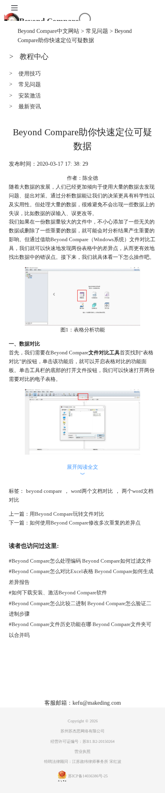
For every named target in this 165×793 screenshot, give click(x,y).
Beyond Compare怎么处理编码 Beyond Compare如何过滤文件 (80, 561)
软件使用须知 (98, 693)
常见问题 (97, 31)
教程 (102, 680)
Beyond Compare (49, 20)
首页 (33, 680)
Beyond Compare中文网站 (48, 31)
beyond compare (44, 491)
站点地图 (126, 680)
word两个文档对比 (92, 491)
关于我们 (64, 693)
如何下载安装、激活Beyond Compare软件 (58, 593)
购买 (84, 680)
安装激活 (25, 95)
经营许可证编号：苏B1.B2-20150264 (82, 741)
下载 (67, 680)
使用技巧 (25, 73)
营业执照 (82, 751)
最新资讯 (25, 106)
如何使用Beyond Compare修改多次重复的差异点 (85, 523)
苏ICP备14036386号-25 (88, 776)
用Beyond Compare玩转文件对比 (67, 514)
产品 (50, 680)
